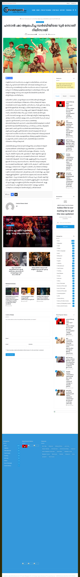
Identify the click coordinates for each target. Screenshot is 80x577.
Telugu (58, 248)
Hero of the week (61, 288)
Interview (59, 278)
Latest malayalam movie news (48, 451)
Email (7, 344)
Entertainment (54, 448)
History (62, 10)
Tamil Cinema (60, 268)
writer (58, 296)
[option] (27, 231)
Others (58, 281)
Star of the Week (46, 10)
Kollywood (73, 448)
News (38, 10)
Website (30, 344)
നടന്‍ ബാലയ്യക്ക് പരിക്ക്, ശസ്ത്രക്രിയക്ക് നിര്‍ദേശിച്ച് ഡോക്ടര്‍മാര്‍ (27, 298)
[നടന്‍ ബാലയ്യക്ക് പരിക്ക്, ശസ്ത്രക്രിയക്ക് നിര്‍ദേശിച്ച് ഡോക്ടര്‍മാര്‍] (27, 291)
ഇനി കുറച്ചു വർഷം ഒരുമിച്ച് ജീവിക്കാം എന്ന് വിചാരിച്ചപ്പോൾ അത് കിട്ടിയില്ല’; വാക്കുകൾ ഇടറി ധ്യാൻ (70, 145)
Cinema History (60, 298)
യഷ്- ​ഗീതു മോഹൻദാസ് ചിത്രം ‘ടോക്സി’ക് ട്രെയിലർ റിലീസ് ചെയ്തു (17, 232)
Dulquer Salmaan (45, 448)
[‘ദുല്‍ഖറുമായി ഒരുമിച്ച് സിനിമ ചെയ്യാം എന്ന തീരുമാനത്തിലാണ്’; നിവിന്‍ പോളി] (36, 564)
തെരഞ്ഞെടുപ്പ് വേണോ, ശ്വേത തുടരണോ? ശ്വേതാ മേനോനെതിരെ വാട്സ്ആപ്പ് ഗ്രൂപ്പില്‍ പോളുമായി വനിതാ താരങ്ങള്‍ (12, 300)
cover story (66, 446)
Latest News (59, 451)
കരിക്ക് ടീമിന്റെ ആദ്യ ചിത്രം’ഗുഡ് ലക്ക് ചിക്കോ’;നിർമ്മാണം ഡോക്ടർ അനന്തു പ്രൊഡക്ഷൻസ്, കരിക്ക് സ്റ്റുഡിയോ (70, 109)
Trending (69, 10)
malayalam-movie (68, 451)
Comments (72, 96)
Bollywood (59, 256)
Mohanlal (61, 454)
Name (7, 338)
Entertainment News (64, 448)
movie (73, 454)
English (59, 261)
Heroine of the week (62, 291)
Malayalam (59, 243)
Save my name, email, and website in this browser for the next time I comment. (25, 350)
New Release (60, 273)
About (68, 3)
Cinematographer (61, 293)
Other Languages (61, 251)
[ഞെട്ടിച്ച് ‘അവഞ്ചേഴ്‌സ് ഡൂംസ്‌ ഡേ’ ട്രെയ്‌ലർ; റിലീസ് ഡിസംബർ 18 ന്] (43, 291)
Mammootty (54, 454)
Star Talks (55, 10)
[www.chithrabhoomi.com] (15, 10)
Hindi (58, 253)
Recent (64, 96)
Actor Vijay (44, 446)
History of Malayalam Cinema (64, 303)
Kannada (59, 258)
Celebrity (59, 263)
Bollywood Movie (58, 446)
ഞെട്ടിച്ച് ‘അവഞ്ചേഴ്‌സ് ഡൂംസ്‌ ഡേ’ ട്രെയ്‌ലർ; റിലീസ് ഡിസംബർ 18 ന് (43, 298)
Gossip (58, 276)
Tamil (58, 246)
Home (33, 10)
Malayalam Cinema (46, 454)
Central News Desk (32, 34)
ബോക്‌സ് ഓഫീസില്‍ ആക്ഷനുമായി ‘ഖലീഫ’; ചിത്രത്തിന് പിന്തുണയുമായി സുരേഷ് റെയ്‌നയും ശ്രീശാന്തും (70, 179)
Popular (57, 96)
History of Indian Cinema (63, 301)
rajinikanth (44, 456)
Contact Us (73, 3)
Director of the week (62, 286)
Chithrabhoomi (28, 19)
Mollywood (67, 454)
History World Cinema (62, 306)
